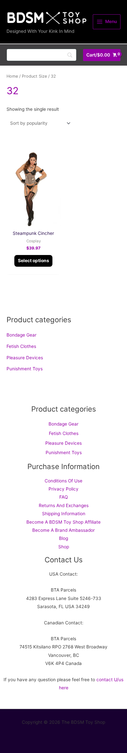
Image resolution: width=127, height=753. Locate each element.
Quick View (33, 220)
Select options (33, 260)
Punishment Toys (25, 368)
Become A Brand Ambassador (63, 530)
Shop (63, 546)
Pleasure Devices (25, 357)
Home (12, 76)
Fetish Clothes (21, 346)
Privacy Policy (63, 488)
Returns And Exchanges (64, 505)
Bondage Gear (21, 335)
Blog (63, 538)
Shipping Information (63, 513)
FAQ (63, 497)
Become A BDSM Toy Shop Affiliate (63, 522)
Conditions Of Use (63, 480)
